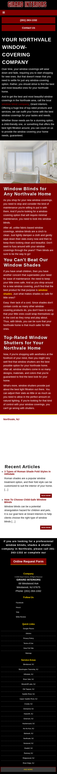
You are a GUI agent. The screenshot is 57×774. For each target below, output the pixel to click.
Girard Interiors (28, 579)
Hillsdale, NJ (28, 674)
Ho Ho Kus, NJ (28, 729)
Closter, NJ (28, 704)
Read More (46, 495)
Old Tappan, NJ (28, 689)
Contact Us (28, 27)
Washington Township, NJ (28, 669)
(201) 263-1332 (28, 20)
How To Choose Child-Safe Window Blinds (25, 501)
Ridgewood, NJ (28, 758)
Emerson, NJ (28, 719)
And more (28, 770)
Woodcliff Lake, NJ (28, 684)
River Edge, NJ (28, 763)
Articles (28, 633)
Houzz (18, 607)
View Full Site (28, 648)
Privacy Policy (28, 638)
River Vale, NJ (28, 679)
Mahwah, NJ (28, 733)
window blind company (15, 104)
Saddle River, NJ (28, 694)
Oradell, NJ (28, 748)
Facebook (19, 603)
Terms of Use (28, 643)
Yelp (17, 612)
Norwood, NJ (28, 743)
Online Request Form (28, 561)
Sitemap (28, 653)
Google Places (28, 629)
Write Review (21, 617)
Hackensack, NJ (28, 724)
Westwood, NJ (28, 664)
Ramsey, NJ (28, 753)
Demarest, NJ (28, 709)
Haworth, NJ (28, 714)
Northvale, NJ (11, 419)
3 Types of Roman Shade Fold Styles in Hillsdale (27, 472)
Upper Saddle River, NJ (28, 699)
